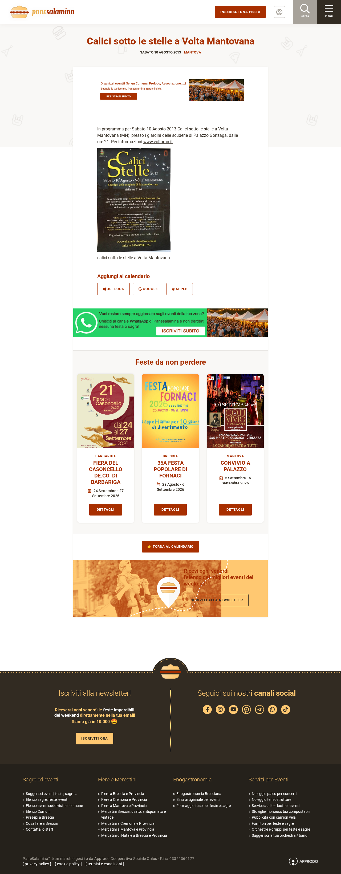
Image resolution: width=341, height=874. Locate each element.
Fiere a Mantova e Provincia (124, 805)
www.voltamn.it (158, 141)
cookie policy (68, 864)
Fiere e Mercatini (117, 779)
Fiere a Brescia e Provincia (122, 793)
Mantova (192, 52)
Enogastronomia (192, 779)
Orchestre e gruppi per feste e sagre (281, 829)
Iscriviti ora (94, 738)
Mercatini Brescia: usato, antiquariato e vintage (133, 814)
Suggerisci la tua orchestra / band (279, 835)
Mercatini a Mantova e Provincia (127, 829)
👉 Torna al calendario (170, 547)
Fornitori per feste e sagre (273, 823)
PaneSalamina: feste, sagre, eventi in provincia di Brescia (41, 12)
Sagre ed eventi (40, 779)
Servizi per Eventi (269, 779)
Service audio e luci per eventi (275, 805)
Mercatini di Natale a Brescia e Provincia (134, 835)
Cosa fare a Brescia (42, 823)
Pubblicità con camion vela (274, 817)
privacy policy (37, 864)
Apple (181, 289)
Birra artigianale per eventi (198, 799)
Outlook (115, 289)
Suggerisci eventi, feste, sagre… (51, 793)
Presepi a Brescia (40, 817)
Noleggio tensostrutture (271, 799)
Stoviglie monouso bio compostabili (281, 811)
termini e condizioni (105, 864)
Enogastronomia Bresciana (198, 793)
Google (150, 289)
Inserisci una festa (240, 12)
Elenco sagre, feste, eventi (47, 799)
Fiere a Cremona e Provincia (124, 799)
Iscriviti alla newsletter (216, 600)
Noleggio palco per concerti (274, 793)
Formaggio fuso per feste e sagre (203, 805)
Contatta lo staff (39, 829)
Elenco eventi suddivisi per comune (54, 805)
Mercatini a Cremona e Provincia (128, 823)
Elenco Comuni (38, 811)
